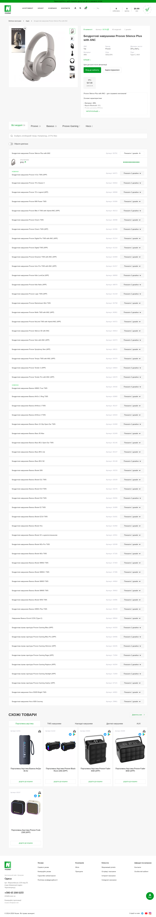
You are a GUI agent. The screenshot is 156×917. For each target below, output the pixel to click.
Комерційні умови (44, 871)
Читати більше (92, 111)
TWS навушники (54, 724)
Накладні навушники (84, 724)
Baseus (51, 126)
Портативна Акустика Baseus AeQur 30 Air (26, 770)
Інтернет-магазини (109, 876)
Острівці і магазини (109, 871)
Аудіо (27, 21)
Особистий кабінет (141, 871)
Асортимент (27, 8)
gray (22, 162)
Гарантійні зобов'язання (47, 876)
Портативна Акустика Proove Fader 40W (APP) (95, 770)
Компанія (52, 8)
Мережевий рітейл (108, 867)
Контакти (65, 8)
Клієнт (41, 8)
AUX (139, 724)
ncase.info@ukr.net (12, 903)
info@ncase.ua (10, 896)
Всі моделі (18, 125)
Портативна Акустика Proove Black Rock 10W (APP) (60, 770)
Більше (87, 60)
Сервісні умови (43, 867)
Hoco (89, 126)
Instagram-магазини (109, 880)
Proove (36, 126)
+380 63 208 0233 (14, 892)
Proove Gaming (71, 126)
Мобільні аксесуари (15, 21)
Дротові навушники (114, 724)
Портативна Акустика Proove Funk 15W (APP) (25, 831)
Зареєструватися (112, 70)
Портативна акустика (24, 724)
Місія (77, 867)
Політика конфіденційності (47, 880)
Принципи (79, 871)
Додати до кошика (26, 781)
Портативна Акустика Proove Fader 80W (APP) (130, 770)
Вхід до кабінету (92, 70)
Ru (98, 8)
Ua (94, 8)
